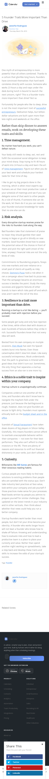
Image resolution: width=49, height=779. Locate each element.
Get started (29, 4)
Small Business (32, 694)
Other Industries (32, 723)
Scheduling (8, 689)
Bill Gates (22, 464)
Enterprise (30, 698)
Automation (8, 703)
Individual (30, 684)
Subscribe (27, 658)
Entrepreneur (31, 689)
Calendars (7, 684)
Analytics (7, 698)
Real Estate (30, 713)
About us (7, 735)
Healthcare (30, 718)
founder (9, 563)
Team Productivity (11, 708)
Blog (5, 740)
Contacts (7, 694)
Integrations (8, 713)
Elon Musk (17, 345)
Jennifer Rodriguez (18, 26)
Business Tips (13, 29)
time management (13, 168)
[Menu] (42, 4)
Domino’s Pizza (17, 272)
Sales (28, 703)
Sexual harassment (22, 424)
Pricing (6, 718)
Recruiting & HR (32, 708)
